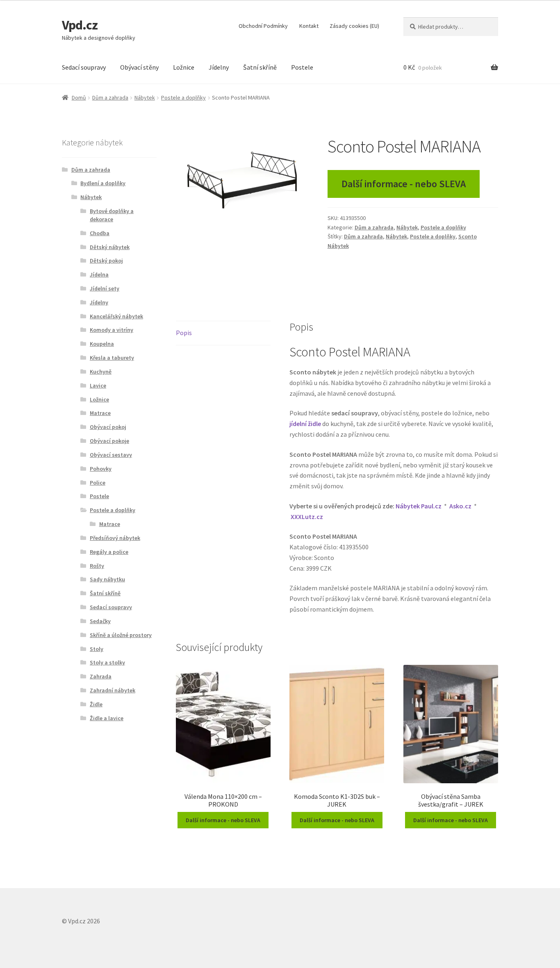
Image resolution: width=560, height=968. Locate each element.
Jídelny (219, 67)
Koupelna (102, 343)
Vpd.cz (80, 25)
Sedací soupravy (84, 67)
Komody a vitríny (111, 329)
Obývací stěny (139, 67)
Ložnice (183, 67)
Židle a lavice (106, 718)
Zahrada (101, 676)
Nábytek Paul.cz (419, 506)
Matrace (100, 413)
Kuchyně (101, 371)
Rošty (97, 565)
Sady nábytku (107, 579)
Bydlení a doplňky (102, 183)
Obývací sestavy (111, 454)
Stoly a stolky (107, 662)
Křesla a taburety (112, 357)
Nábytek (144, 97)
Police (97, 482)
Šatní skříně (260, 67)
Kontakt (309, 25)
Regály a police (109, 551)
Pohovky (101, 468)
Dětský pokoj (106, 260)
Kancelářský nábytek (116, 316)
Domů (79, 97)
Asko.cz (460, 506)
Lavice (98, 385)
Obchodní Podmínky (263, 25)
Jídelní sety (104, 288)
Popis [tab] (184, 333)
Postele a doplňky (183, 97)
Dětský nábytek (110, 247)
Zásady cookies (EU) (354, 25)
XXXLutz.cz (307, 516)
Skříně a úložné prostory (121, 635)
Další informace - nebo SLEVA (403, 183)
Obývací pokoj (108, 427)
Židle (96, 704)
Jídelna (99, 274)
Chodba (99, 233)
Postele (302, 67)
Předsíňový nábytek (115, 538)
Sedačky (100, 621)
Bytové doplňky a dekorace (112, 215)
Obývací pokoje (109, 440)
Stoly (96, 649)
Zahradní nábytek (112, 690)
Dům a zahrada (110, 97)
